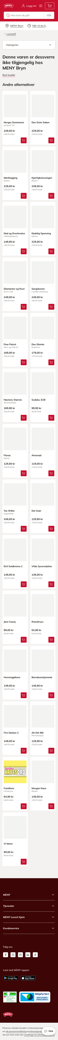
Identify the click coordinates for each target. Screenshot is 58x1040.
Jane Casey (10, 621)
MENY (6, 894)
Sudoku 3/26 (38, 399)
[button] (29, 44)
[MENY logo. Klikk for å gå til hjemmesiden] (9, 6)
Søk (49, 15)
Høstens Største (13, 399)
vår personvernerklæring (16, 1031)
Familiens (9, 788)
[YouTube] (20, 954)
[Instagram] (13, 954)
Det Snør (36, 510)
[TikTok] (35, 954)
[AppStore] (28, 978)
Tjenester (8, 905)
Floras (7, 455)
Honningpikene (12, 677)
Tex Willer (9, 510)
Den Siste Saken (40, 122)
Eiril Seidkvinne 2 (13, 566)
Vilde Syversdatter (42, 566)
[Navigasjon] (41, 6)
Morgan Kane (39, 788)
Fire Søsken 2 (11, 732)
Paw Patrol (10, 344)
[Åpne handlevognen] (49, 5)
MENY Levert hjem (14, 917)
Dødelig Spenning (41, 233)
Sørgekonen (38, 288)
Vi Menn (8, 843)
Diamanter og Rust (14, 288)
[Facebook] (5, 954)
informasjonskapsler (38, 1031)
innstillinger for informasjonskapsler (39, 1035)
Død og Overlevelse (14, 233)
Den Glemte (38, 344)
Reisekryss (37, 621)
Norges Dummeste (14, 122)
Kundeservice (11, 928)
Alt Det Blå (37, 732)
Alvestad (36, 455)
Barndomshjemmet (42, 677)
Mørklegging (10, 177)
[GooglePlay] (10, 978)
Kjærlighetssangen (42, 177)
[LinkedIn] (27, 954)
